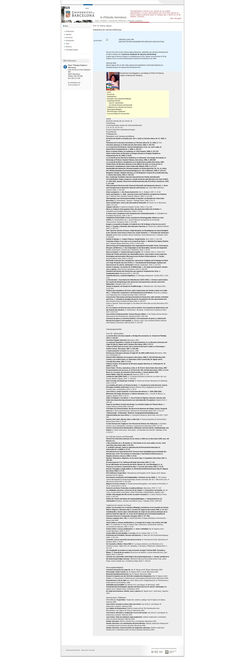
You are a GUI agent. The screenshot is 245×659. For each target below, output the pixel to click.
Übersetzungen (112, 111)
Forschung (110, 94)
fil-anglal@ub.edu (74, 83)
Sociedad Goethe (72, 50)
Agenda (68, 34)
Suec (67, 44)
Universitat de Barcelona (73, 650)
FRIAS (153, 73)
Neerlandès (70, 40)
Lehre (109, 92)
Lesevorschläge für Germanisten (118, 114)
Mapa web (85, 650)
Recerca (69, 47)
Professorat (70, 31)
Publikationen (112, 96)
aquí (113, 56)
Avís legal (92, 650)
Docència (69, 37)
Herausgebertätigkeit (114, 109)
